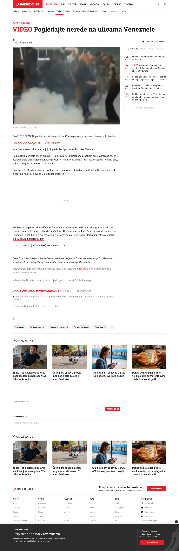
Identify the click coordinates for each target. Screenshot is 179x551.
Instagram (149, 512)
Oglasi (106, 4)
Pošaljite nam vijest (149, 521)
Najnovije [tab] (132, 49)
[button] (16, 356)
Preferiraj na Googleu (155, 41)
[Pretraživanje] (164, 4)
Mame (66, 521)
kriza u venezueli (81, 327)
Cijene (117, 4)
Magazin (68, 499)
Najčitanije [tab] (146, 49)
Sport (83, 4)
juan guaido (100, 327)
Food (66, 516)
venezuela (19, 327)
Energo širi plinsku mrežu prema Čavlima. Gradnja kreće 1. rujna (147, 87)
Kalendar (115, 11)
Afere (124, 11)
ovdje (79, 296)
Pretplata (52, 4)
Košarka (41, 521)
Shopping (68, 503)
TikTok (148, 516)
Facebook (149, 503)
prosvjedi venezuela (59, 327)
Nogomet (42, 503)
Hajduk (41, 512)
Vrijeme (118, 516)
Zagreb (76, 11)
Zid (63, 4)
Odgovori (93, 521)
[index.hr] (28, 4)
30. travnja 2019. (56, 245)
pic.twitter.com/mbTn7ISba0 (28, 238)
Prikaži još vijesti (145, 108)
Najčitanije (38, 11)
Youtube (148, 508)
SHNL (40, 516)
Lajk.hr (92, 512)
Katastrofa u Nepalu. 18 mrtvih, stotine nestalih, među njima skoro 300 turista (149, 68)
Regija (67, 11)
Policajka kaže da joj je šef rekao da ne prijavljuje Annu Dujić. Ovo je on (149, 78)
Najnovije (26, 11)
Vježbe (92, 516)
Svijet (59, 11)
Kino (117, 512)
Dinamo (41, 508)
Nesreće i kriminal (90, 11)
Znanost (104, 11)
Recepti (93, 508)
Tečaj (117, 503)
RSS (117, 521)
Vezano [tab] (160, 49)
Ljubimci (67, 512)
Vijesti (72, 4)
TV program (120, 508)
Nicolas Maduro (37, 327)
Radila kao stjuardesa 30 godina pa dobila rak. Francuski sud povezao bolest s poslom (148, 97)
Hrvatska (50, 11)
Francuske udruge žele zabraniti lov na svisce (148, 58)
